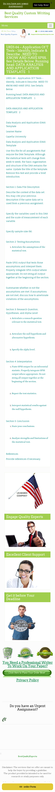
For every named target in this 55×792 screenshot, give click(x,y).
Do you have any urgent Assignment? (15, 5)
